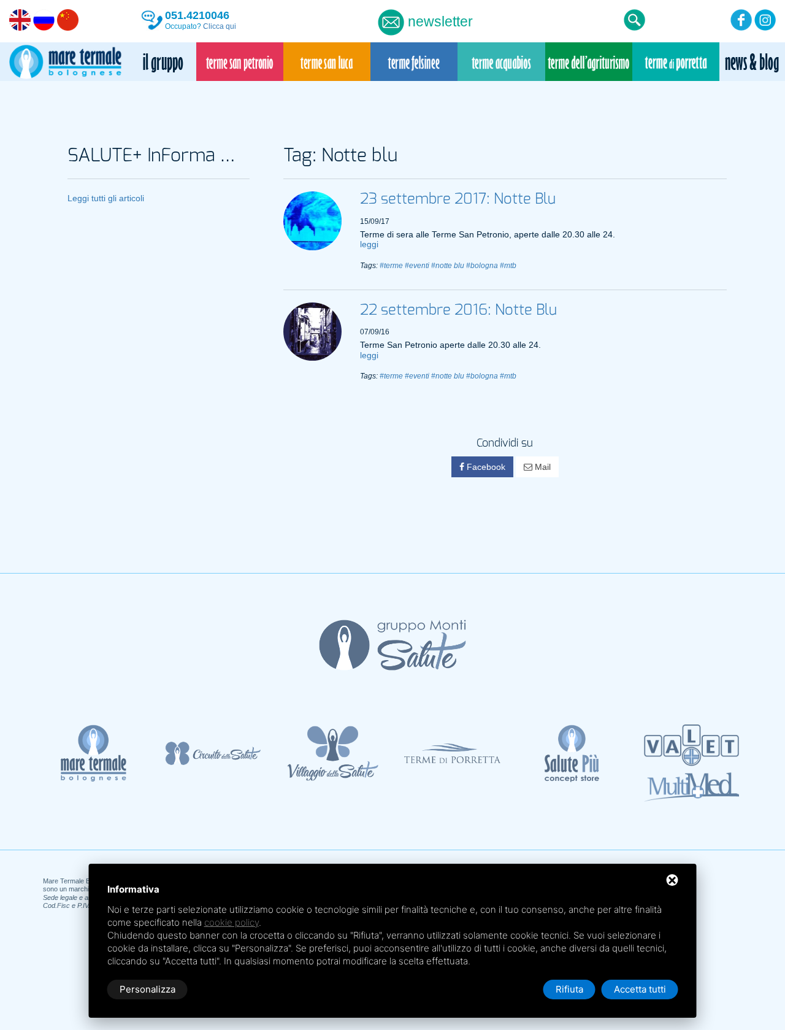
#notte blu (447, 265)
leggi (369, 244)
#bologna (482, 265)
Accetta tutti (640, 989)
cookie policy (231, 922)
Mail (541, 467)
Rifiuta (569, 989)
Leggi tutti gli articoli (105, 198)
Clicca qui (219, 26)
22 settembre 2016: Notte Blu (458, 310)
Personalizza (147, 989)
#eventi (417, 265)
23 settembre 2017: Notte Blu (458, 199)
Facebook (484, 467)
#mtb (508, 265)
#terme (391, 265)
